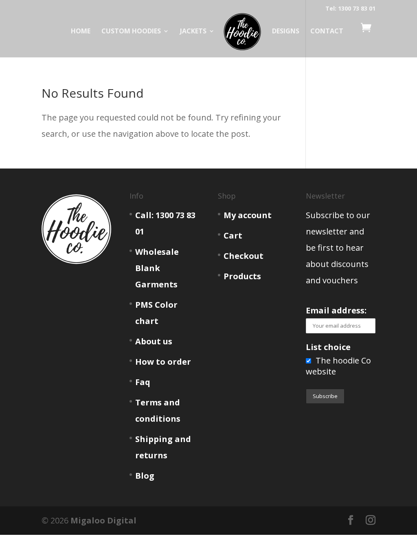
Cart (233, 235)
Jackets (193, 31)
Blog (144, 475)
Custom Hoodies (131, 31)
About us (153, 341)
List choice (328, 346)
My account (248, 215)
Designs (285, 31)
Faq (142, 382)
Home (80, 31)
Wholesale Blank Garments (157, 268)
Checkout (243, 255)
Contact (326, 31)
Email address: (336, 310)
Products (242, 276)
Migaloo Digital (103, 520)
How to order (163, 361)
